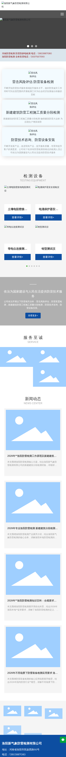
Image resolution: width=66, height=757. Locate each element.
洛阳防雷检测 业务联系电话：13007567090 (23, 56)
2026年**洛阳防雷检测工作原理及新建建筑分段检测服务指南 (31, 457)
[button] (28, 46)
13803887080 (17, 754)
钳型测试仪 (48, 248)
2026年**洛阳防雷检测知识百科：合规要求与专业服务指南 (31, 601)
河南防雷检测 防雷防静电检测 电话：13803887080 (27, 53)
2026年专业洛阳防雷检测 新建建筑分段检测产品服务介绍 (32, 529)
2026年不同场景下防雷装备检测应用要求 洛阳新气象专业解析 (32, 674)
